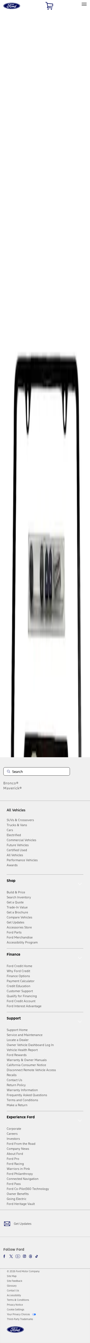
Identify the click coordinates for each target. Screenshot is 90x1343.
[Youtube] (17, 1256)
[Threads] (30, 1256)
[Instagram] (24, 1256)
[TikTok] (36, 1256)
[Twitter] (11, 1256)
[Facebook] (5, 1256)
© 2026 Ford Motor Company (23, 1271)
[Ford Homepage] (15, 1332)
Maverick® (12, 788)
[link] (12, 1276)
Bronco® (11, 783)
